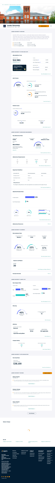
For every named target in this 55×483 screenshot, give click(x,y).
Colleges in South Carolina (12, 4)
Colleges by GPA (32, 453)
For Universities (15, 452)
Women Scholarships (41, 453)
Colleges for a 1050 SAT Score (45, 441)
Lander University (18, 4)
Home (3, 4)
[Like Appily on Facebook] (5, 476)
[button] (50, 26)
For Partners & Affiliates (16, 453)
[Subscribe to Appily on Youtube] (9, 476)
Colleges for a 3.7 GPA (19, 441)
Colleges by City (23, 453)
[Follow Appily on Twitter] (3, 476)
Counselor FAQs (15, 456)
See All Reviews (31, 413)
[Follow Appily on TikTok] (7, 476)
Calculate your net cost (16, 62)
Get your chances (38, 147)
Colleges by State (6, 4)
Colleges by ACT (32, 454)
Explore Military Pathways (17, 69)
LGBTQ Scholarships (41, 458)
